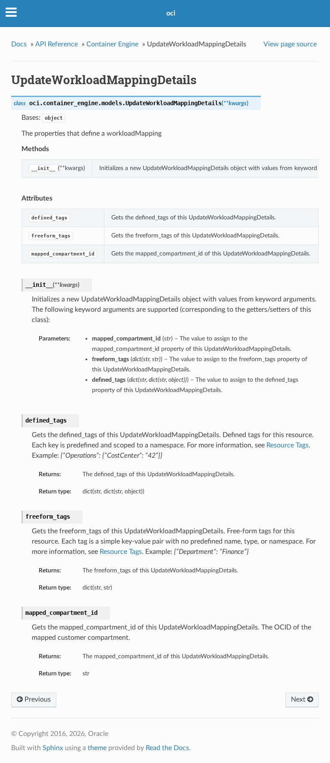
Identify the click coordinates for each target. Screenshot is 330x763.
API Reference (56, 44)
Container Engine (112, 44)
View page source (290, 44)
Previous (37, 699)
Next (299, 699)
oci (170, 13)
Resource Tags (287, 445)
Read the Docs (167, 748)
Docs (19, 44)
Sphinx (53, 748)
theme (97, 748)
